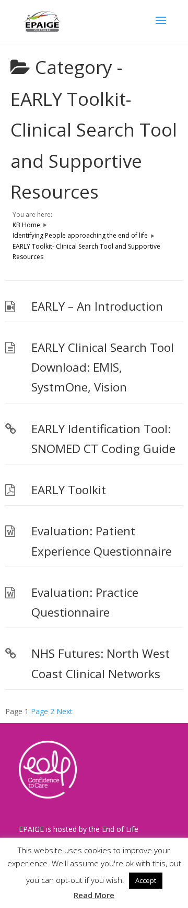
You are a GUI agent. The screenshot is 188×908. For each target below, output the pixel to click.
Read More (94, 895)
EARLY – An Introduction (97, 306)
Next (64, 711)
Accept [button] (145, 880)
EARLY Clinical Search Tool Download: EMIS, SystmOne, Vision (102, 367)
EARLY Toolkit (68, 490)
